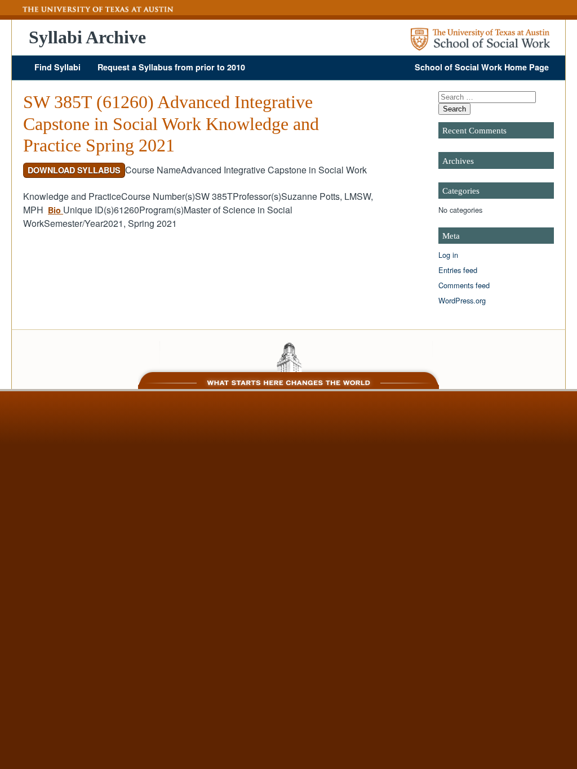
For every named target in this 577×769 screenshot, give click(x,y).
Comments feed (464, 285)
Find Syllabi (57, 67)
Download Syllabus (74, 170)
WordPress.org (462, 300)
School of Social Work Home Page (482, 67)
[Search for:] (487, 96)
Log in (448, 254)
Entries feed (457, 270)
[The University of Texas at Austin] (93, 9)
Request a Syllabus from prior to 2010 (171, 67)
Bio (55, 210)
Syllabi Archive (87, 37)
